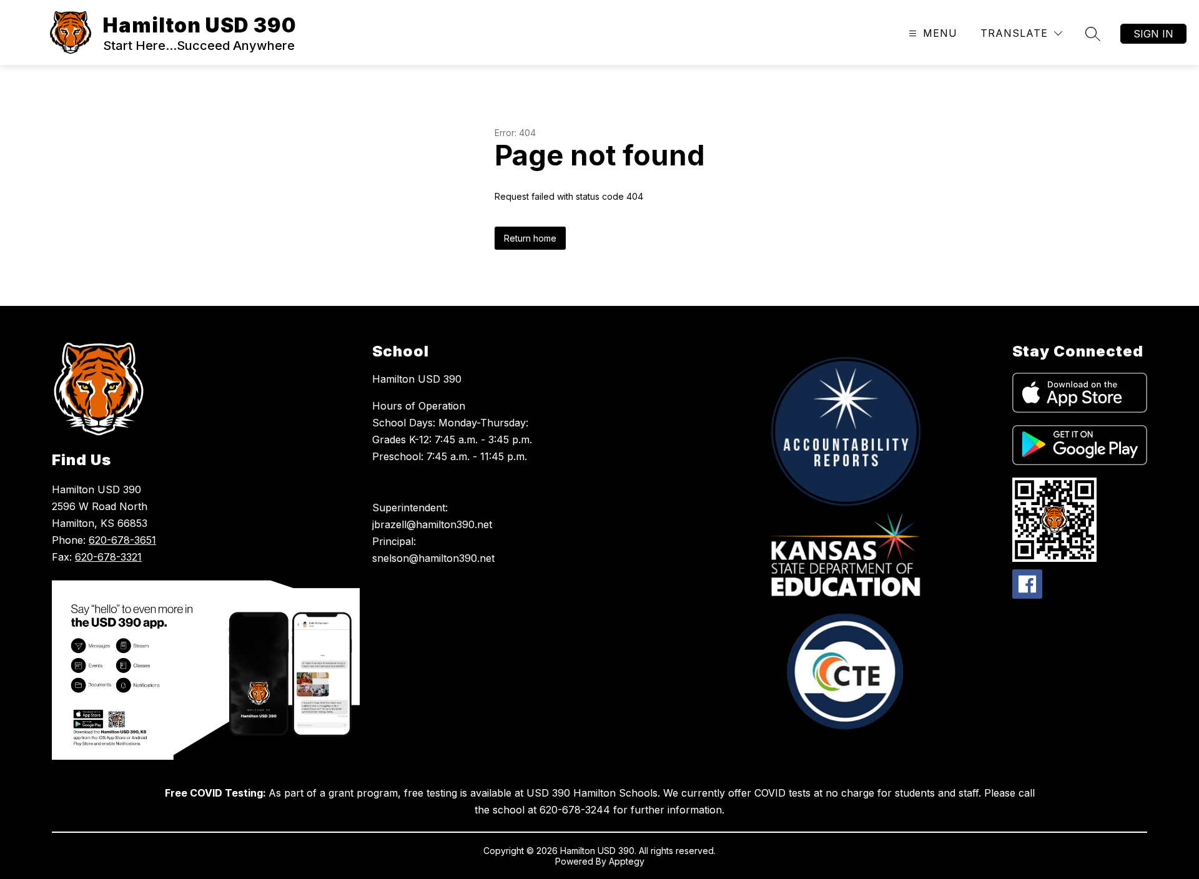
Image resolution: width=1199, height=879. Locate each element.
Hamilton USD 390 (416, 379)
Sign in (1153, 33)
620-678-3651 (122, 540)
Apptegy (626, 861)
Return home (530, 238)
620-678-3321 (108, 557)
